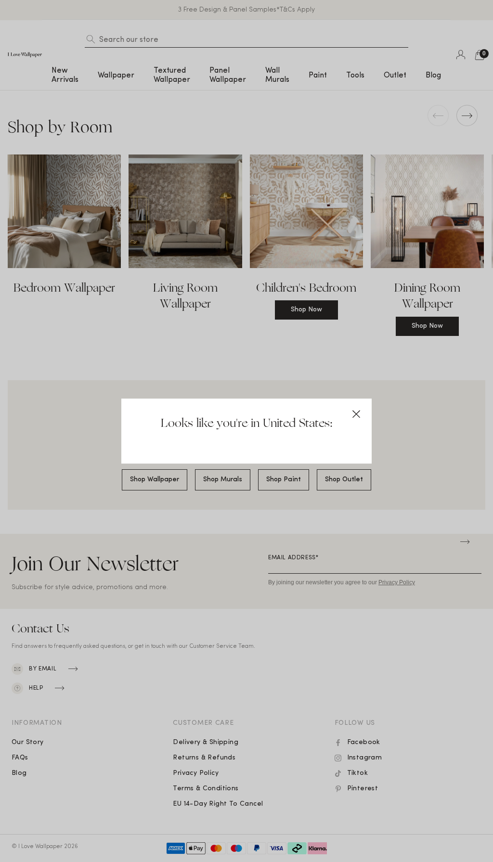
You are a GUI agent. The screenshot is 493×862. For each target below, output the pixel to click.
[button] (356, 414)
